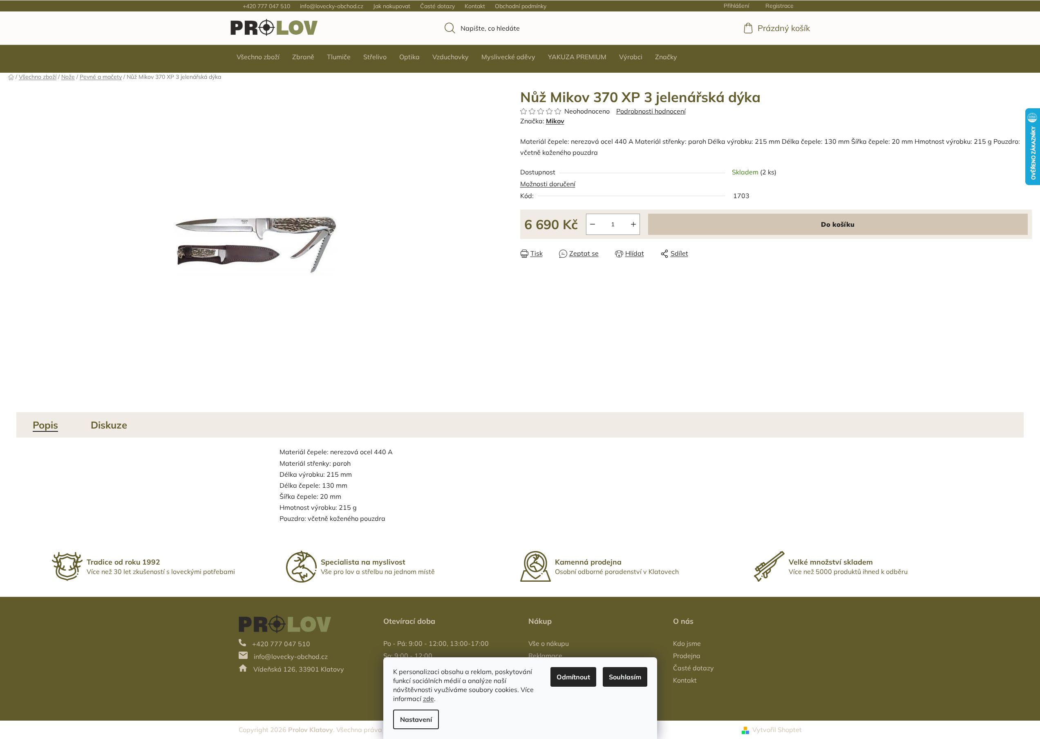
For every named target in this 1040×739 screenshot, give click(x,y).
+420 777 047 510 (266, 6)
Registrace (779, 5)
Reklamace (545, 656)
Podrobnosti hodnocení (651, 111)
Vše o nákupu (548, 643)
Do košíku (837, 224)
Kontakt (475, 6)
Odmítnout (573, 677)
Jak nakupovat (391, 6)
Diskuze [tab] (109, 425)
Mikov (555, 121)
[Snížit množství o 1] (592, 224)
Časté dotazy (437, 6)
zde (428, 698)
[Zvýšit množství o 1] (633, 224)
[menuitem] (258, 57)
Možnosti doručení (547, 184)
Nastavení (416, 719)
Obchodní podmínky (520, 6)
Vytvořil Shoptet (777, 730)
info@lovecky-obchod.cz (331, 6)
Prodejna (686, 656)
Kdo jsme (687, 643)
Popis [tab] (45, 425)
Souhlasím (625, 677)
